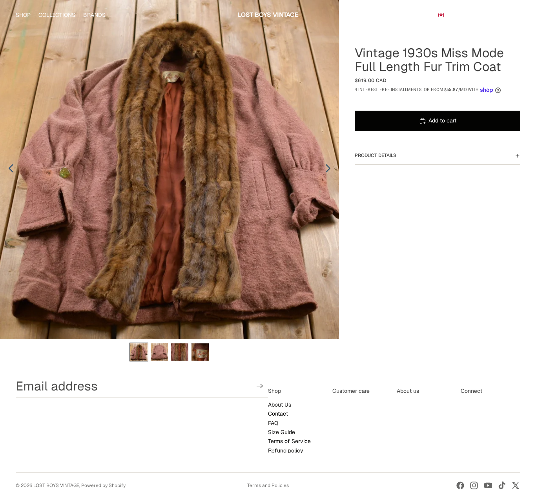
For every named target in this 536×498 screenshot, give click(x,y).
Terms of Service (289, 441)
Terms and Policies (268, 485)
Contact (278, 414)
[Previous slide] (9, 169)
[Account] (494, 15)
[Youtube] (488, 485)
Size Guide (281, 432)
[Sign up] (260, 386)
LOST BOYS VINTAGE (56, 485)
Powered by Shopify (103, 485)
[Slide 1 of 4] (139, 352)
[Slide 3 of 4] (179, 352)
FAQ (273, 423)
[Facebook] (460, 485)
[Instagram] (474, 485)
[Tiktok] (502, 485)
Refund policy (285, 450)
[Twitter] (515, 485)
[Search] (478, 15)
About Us (279, 404)
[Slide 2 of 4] (159, 352)
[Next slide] (330, 169)
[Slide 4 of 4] (200, 352)
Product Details (375, 155)
